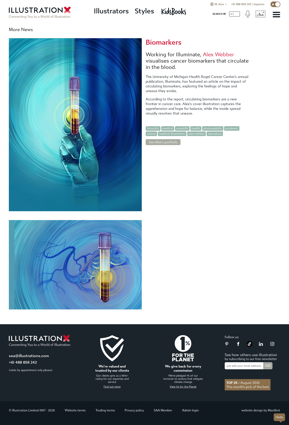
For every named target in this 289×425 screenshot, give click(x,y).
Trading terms (105, 410)
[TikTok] (249, 346)
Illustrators (111, 11)
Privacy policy (134, 410)
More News (21, 29)
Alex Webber (218, 54)
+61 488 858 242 (241, 4)
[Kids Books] (174, 11)
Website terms (75, 410)
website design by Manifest (260, 410)
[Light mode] (275, 4)
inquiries (258, 4)
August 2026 (243, 383)
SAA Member (163, 410)
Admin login (190, 410)
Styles (144, 11)
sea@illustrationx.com (29, 356)
